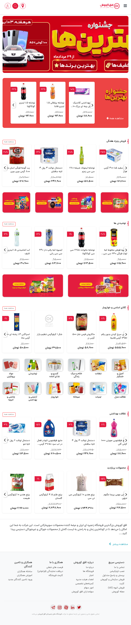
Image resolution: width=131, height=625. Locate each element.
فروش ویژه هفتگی (116, 141)
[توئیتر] (79, 607)
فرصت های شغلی (54, 567)
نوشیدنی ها (120, 223)
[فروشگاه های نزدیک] (23, 6)
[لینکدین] (72, 607)
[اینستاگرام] (59, 607)
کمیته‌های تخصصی (84, 584)
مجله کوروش (118, 592)
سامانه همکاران (24, 571)
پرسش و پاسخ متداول (113, 575)
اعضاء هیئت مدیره (85, 579)
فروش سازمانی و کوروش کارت (112, 582)
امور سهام (89, 588)
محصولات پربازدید (116, 468)
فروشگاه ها (88, 571)
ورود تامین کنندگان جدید (20, 579)
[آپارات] (66, 607)
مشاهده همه (116, 119)
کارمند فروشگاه (56, 575)
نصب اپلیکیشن (117, 571)
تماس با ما (119, 567)
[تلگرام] (53, 607)
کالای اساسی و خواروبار (114, 308)
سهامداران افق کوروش (83, 592)
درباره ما (90, 567)
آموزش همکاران (24, 575)
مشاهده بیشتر (120, 544)
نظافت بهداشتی (118, 414)
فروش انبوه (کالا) (116, 588)
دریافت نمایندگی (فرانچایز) (50, 571)
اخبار (91, 575)
